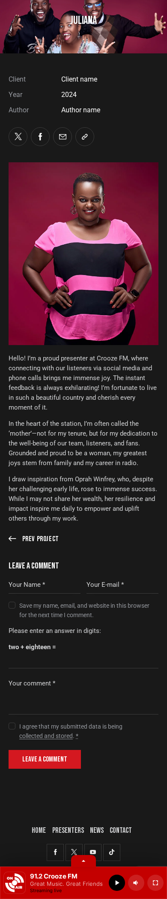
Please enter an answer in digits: (55, 631)
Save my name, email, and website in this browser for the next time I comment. (84, 610)
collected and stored (46, 736)
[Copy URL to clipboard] (84, 136)
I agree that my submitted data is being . (70, 731)
